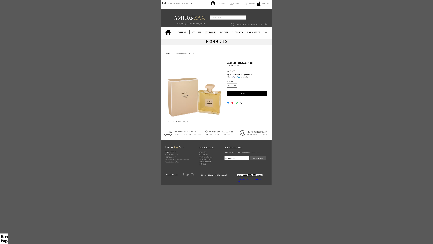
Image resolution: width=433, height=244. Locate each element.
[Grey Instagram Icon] (192, 174)
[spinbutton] (232, 85)
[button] (259, 3)
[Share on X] (241, 102)
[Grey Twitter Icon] (187, 174)
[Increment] (235, 85)
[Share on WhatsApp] (236, 102)
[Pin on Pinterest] (232, 102)
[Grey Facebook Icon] (183, 174)
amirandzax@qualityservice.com (177, 160)
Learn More (245, 77)
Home (169, 53)
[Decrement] (228, 85)
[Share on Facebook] (228, 102)
